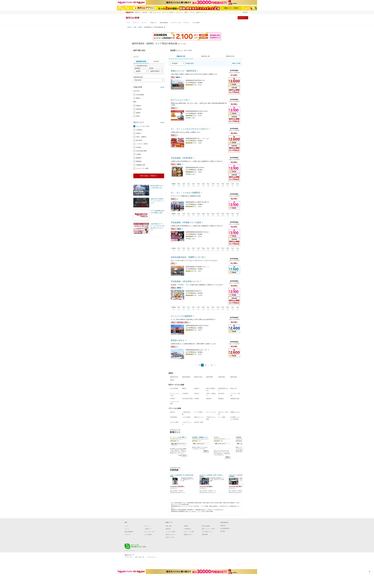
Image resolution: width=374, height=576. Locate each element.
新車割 (138, 112)
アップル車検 (198, 412)
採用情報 (222, 531)
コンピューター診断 (142, 168)
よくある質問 (195, 22)
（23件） (200, 354)
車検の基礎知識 (164, 22)
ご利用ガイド (153, 22)
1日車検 (138, 154)
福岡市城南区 (186, 377)
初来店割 (139, 109)
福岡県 (140, 27)
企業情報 (222, 525)
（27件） (200, 85)
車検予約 (168, 529)
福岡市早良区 (174, 377)
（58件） (200, 330)
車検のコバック (199, 417)
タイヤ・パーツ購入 (189, 531)
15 (211, 365)
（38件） (200, 206)
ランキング (186, 22)
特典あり (139, 105)
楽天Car (129, 27)
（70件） (200, 143)
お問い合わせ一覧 (139, 557)
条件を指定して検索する (148, 176)
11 (202, 365)
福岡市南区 (233, 377)
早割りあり (233, 388)
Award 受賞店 (174, 388)
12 (205, 365)
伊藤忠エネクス (235, 412)
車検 (135, 27)
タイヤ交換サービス (207, 531)
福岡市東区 (221, 377)
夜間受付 (139, 158)
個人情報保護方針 (225, 528)
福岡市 (172, 380)
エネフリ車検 (174, 422)
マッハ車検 (221, 417)
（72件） (200, 115)
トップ (128, 22)
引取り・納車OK (141, 137)
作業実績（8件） (191, 118)
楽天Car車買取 (206, 526)
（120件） (200, 295)
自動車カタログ (188, 534)
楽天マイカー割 (170, 537)
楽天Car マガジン (170, 534)
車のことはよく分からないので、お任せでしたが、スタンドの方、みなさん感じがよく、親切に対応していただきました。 (222, 454)
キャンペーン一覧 (175, 22)
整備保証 (139, 161)
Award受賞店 (140, 94)
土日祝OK (139, 130)
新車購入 (186, 526)
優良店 (138, 98)
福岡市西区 (209, 377)
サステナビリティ (152, 557)
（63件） (200, 172)
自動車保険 (205, 534)
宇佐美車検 (173, 417)
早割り (138, 116)
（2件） (199, 271)
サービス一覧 (128, 557)
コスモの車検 (186, 417)
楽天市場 (245, 12)
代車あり (139, 133)
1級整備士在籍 (140, 165)
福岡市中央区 (198, 377)
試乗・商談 (169, 526)
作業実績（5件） (191, 238)
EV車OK (138, 147)
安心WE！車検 (198, 422)
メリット (144, 22)
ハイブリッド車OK (142, 144)
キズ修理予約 (187, 529)
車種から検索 (236, 63)
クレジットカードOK (142, 126)
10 (199, 365)
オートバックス (211, 412)
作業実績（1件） (191, 174)
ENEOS (172, 412)
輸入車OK (139, 140)
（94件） (200, 236)
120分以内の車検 (141, 151)
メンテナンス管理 (170, 531)
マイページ (136, 22)
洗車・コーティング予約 (208, 529)
